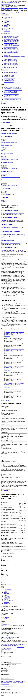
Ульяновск (3, 682)
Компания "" (10, 637)
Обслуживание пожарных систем (12, 98)
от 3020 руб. (4, 200)
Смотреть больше (5, 400)
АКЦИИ (6, 22)
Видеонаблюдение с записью (11, 60)
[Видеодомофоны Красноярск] (9, 185)
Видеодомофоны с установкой (11, 36)
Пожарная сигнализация (10, 80)
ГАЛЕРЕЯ (6, 21)
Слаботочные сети (8, 79)
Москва (7, 684)
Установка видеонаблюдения (11, 95)
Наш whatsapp (7, 648)
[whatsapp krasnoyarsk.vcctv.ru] (2, 648)
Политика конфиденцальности (7, 669)
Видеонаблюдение (5, 33)
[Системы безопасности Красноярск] (10, 177)
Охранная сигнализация (10, 74)
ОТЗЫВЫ (6, 24)
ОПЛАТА (6, 29)
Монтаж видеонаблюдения (10, 92)
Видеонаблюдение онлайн (10, 63)
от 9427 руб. (4, 147)
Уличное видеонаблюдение (10, 43)
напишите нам (20, 647)
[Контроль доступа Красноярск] (9, 142)
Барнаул (8, 682)
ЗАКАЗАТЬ (3, 140)
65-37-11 (5, 13)
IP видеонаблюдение (9, 44)
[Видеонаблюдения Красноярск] (9, 133)
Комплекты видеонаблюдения (11, 51)
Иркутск (3, 684)
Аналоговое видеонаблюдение (11, 45)
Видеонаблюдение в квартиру (11, 40)
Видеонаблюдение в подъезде (11, 49)
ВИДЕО (6, 27)
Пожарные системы (9, 75)
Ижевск (23, 681)
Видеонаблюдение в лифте (10, 47)
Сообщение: (4, 668)
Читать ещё (3, 297)
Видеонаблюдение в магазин (11, 48)
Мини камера (7, 55)
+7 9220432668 (4, 618)
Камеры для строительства (10, 67)
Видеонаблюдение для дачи (11, 39)
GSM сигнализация (9, 82)
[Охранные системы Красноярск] (9, 159)
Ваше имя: (3, 662)
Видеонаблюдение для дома (11, 41)
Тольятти (18, 681)
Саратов (8, 681)
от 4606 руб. (4, 174)
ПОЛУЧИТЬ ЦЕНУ (6, 122)
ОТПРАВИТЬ (4, 671)
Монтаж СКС (7, 96)
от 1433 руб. (4, 191)
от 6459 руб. (4, 182)
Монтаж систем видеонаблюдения (12, 87)
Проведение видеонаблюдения (11, 66)
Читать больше (4, 490)
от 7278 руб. (4, 165)
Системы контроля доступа (10, 72)
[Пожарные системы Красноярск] (9, 150)
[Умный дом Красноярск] (7, 194)
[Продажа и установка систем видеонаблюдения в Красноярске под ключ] (14, 9)
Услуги (2, 84)
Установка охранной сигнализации (13, 99)
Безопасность (4, 69)
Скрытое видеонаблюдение (11, 52)
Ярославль (20, 682)
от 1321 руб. (4, 139)
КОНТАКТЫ (7, 25)
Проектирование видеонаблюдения (13, 90)
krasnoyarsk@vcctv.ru (6, 624)
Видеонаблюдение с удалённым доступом (14, 61)
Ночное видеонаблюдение (10, 59)
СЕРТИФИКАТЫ (8, 28)
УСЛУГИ (6, 20)
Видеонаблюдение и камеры (11, 37)
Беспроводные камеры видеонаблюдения (14, 56)
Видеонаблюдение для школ (11, 64)
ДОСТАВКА (7, 31)
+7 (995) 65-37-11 (5, 617)
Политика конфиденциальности (9, 644)
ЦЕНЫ (5, 18)
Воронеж (3, 681)
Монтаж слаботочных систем (11, 94)
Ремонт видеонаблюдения (10, 91)
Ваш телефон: (4, 664)
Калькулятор (7, 649)
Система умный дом (9, 76)
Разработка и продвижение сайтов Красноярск (12, 645)
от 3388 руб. (4, 156)
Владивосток (14, 682)
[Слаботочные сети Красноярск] (9, 168)
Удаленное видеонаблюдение (11, 57)
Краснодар (12, 681)
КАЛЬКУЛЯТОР (8, 17)
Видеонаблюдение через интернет (12, 53)
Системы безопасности (9, 78)
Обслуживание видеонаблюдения (12, 88)
